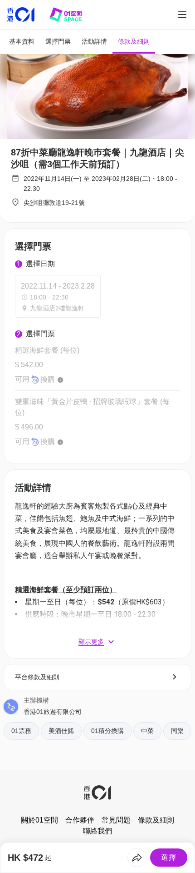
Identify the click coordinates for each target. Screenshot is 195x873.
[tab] (22, 42)
